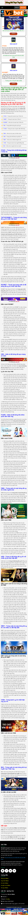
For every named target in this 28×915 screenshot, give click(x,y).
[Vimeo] (15, 870)
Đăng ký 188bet (4, 878)
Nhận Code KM (13, 44)
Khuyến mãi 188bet (5, 885)
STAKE (4, 116)
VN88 (4, 142)
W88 (4, 136)
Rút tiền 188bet (4, 883)
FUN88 (5, 128)
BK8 (4, 146)
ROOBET (5, 122)
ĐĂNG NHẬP (23, 7)
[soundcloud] (7, 870)
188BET (5, 119)
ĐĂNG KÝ (17, 7)
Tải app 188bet (4, 887)
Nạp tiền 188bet (5, 880)
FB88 (4, 133)
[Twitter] (11, 870)
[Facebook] (3, 870)
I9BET (4, 139)
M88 (4, 125)
